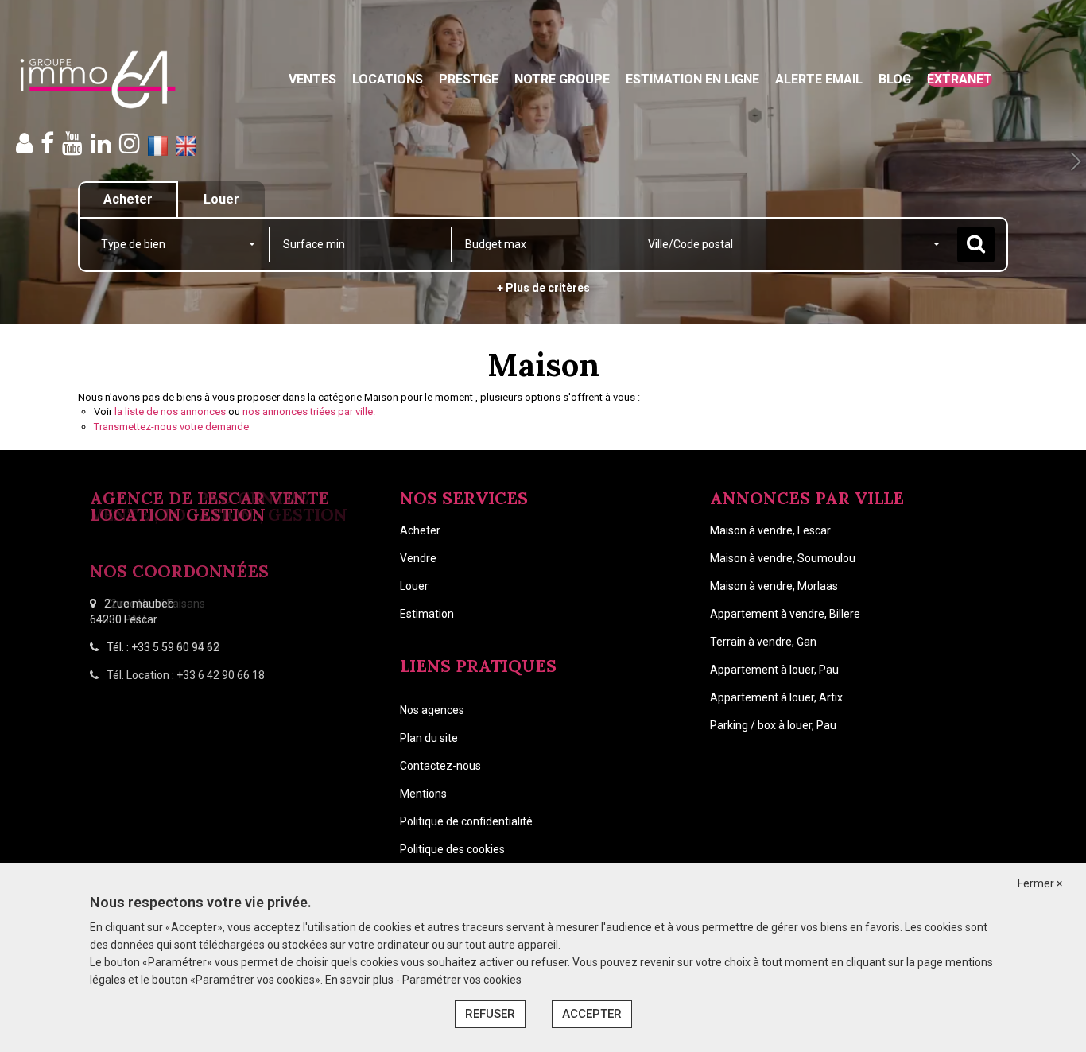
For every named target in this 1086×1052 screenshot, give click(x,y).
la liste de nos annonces (170, 411)
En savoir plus (360, 979)
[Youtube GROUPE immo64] (72, 143)
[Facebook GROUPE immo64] (47, 143)
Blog (894, 79)
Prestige (468, 79)
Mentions (423, 793)
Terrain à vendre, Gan (763, 641)
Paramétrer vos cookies (462, 979)
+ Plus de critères (543, 287)
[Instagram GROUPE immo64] (129, 143)
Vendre (418, 558)
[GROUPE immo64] (98, 79)
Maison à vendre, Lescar (770, 530)
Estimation (427, 614)
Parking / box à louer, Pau (773, 725)
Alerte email (819, 79)
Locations (387, 79)
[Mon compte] (24, 143)
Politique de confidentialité (466, 821)
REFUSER (490, 1014)
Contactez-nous (440, 765)
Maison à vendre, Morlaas (774, 586)
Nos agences (432, 710)
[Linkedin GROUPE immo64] (101, 143)
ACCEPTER (592, 1014)
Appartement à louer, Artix (776, 697)
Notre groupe (562, 79)
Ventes (312, 79)
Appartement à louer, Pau (774, 669)
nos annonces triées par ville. (308, 411)
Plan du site (429, 738)
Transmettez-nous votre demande (171, 427)
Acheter (420, 530)
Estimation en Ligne (692, 79)
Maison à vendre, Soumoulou (782, 558)
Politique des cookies (452, 849)
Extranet (959, 79)
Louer (414, 586)
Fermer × (1040, 883)
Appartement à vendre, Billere (785, 614)
